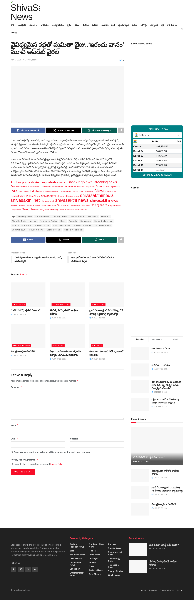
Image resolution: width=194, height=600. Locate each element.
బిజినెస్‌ (86, 25)
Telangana (98, 205)
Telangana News (61, 304)
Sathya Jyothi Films (21, 225)
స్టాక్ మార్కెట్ (123, 25)
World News (98, 304)
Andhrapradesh (45, 182)
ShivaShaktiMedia (33, 205)
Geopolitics (89, 187)
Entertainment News (77, 574)
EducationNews (58, 187)
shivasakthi (48, 196)
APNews (61, 182)
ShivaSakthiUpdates (18, 205)
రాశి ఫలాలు (172, 25)
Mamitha (105, 217)
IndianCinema (23, 191)
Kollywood (93, 217)
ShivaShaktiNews (48, 205)
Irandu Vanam (77, 217)
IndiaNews (37, 191)
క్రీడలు (134, 25)
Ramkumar (85, 221)
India (14, 191)
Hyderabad (115, 187)
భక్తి (162, 25)
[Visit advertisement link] (157, 304)
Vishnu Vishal (54, 230)
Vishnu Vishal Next (73, 230)
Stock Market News (115, 553)
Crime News (19, 304)
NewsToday (111, 191)
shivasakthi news (72, 200)
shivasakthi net (25, 200)
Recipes (112, 544)
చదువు (14, 32)
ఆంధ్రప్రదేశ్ (22, 25)
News (34, 60)
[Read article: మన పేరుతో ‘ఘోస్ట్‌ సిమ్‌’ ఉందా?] (28, 294)
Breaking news (105, 182)
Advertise (153, 590)
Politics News (96, 570)
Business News (77, 554)
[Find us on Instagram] (28, 569)
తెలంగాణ (33, 25)
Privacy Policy (56, 464)
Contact (180, 590)
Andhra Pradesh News (77, 545)
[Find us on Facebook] (13, 569)
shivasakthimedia (97, 195)
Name (14, 425)
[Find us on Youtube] (35, 569)
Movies (28, 60)
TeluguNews (30, 209)
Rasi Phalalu (95, 574)
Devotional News (75, 563)
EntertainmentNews (74, 186)
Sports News (114, 548)
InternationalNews (51, 191)
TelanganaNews (113, 205)
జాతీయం (44, 25)
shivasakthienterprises (68, 196)
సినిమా (95, 25)
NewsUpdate (18, 196)
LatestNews (65, 191)
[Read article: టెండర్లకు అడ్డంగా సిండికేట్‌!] (28, 336)
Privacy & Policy (167, 590)
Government (103, 186)
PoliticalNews (33, 196)
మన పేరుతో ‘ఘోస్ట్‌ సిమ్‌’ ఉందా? (25, 310)
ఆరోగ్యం (143, 25)
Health (92, 551)
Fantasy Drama (60, 217)
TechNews (86, 205)
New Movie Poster (48, 221)
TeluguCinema (16, 210)
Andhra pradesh (22, 182)
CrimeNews (46, 186)
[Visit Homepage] (25, 10)
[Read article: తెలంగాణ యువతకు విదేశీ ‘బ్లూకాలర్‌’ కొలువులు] (106, 336)
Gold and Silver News (96, 545)
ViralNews (69, 210)
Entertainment (42, 217)
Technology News (114, 559)
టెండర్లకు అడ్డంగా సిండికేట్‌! (23, 351)
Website (74, 439)
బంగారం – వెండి (108, 25)
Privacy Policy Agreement (24, 459)
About (143, 590)
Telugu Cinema (36, 230)
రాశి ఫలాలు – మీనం (161, 348)
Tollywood (44, 210)
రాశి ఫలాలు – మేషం (161, 365)
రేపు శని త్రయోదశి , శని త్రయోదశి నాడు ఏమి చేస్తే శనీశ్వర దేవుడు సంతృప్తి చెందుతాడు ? (166, 385)
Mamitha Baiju (19, 221)
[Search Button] (182, 28)
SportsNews (63, 205)
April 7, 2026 (16, 60)
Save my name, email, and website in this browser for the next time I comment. (53, 452)
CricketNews (33, 186)
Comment (16, 387)
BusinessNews (19, 186)
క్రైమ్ (69, 25)
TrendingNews (57, 210)
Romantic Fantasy (103, 221)
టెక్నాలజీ (154, 25)
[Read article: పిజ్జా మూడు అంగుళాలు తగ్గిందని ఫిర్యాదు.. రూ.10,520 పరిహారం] (67, 336)
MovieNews (89, 191)
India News (58, 346)
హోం (12, 25)
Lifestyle (93, 558)
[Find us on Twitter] (21, 569)
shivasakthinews (104, 200)
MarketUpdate (78, 191)
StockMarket (75, 205)
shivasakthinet (47, 201)
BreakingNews (79, 182)
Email (14, 438)
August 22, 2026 (19, 315)
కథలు (77, 25)
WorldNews (81, 209)
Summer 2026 (18, 230)
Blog (72, 551)
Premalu (73, 221)
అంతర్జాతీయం (58, 25)
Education (97, 346)
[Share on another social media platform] (121, 130)
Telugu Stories (115, 571)
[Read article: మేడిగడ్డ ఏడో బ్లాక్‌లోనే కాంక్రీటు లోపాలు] (67, 294)
